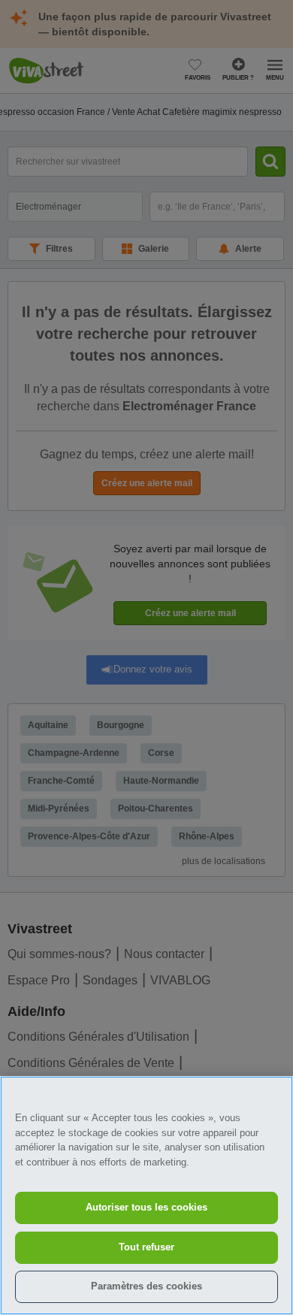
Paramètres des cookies (146, 1286)
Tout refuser (146, 1247)
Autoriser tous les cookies (146, 1207)
